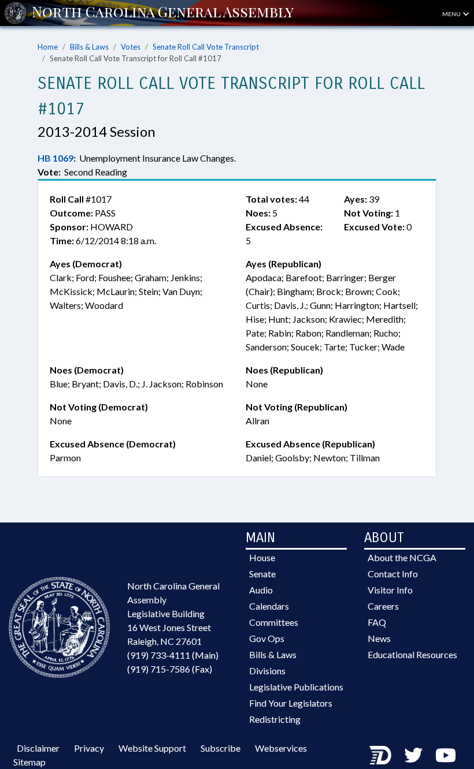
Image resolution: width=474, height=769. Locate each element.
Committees (273, 622)
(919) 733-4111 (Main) (173, 654)
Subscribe (220, 747)
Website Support (152, 747)
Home (48, 46)
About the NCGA (402, 557)
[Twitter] (413, 755)
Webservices (281, 747)
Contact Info (393, 573)
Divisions (267, 670)
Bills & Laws (89, 46)
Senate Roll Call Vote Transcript (206, 46)
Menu (452, 13)
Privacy (89, 747)
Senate (262, 573)
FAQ (377, 622)
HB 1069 (55, 157)
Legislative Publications (296, 686)
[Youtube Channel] (446, 755)
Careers (383, 605)
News (379, 638)
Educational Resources (412, 654)
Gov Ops (266, 638)
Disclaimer (38, 747)
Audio (261, 589)
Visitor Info (390, 589)
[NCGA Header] (163, 12)
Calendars (269, 605)
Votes (130, 46)
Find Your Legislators (290, 702)
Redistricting (275, 719)
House (262, 557)
